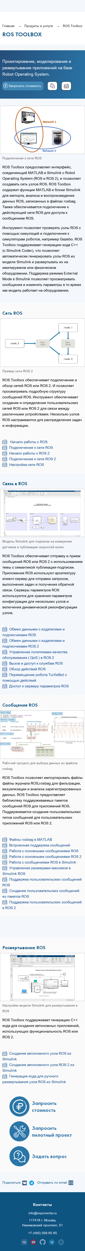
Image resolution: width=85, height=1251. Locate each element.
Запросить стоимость (25, 86)
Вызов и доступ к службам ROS (36, 663)
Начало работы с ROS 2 (29, 453)
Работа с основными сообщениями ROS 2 (45, 856)
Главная (8, 26)
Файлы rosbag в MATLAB (30, 839)
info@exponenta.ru (43, 1213)
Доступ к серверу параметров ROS (39, 686)
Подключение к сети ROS (31, 447)
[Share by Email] (70, 1182)
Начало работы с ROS (28, 441)
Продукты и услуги (38, 26)
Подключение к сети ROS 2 (32, 458)
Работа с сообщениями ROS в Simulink (42, 862)
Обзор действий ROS (27, 669)
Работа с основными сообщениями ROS (43, 850)
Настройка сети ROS (26, 464)
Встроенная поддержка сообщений (39, 845)
